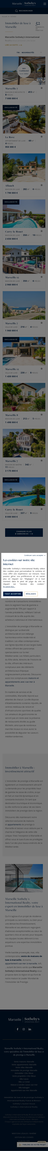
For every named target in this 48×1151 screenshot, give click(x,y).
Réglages (31, 594)
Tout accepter (13, 594)
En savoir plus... (9, 586)
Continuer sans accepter (33, 555)
